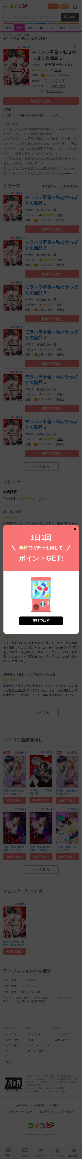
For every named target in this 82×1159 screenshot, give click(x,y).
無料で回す (41, 621)
